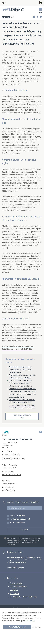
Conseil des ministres (17, 516)
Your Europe (14, 593)
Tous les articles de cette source (22, 416)
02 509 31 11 (9, 451)
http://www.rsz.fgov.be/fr (11, 454)
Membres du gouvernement (20, 519)
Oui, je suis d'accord (17, 627)
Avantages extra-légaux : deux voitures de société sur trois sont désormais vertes (20, 369)
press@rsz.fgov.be (8, 490)
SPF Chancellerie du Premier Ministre (23, 597)
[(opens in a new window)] (36, 16)
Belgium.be (14, 590)
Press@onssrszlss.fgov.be (11, 474)
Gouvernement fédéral (18, 587)
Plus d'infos (30, 621)
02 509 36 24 (9, 487)
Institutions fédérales (17, 522)
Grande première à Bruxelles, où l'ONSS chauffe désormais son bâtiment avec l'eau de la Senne (20, 383)
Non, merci (37, 627)
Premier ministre (16, 583)
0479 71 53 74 (10, 472)
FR (3, 3)
